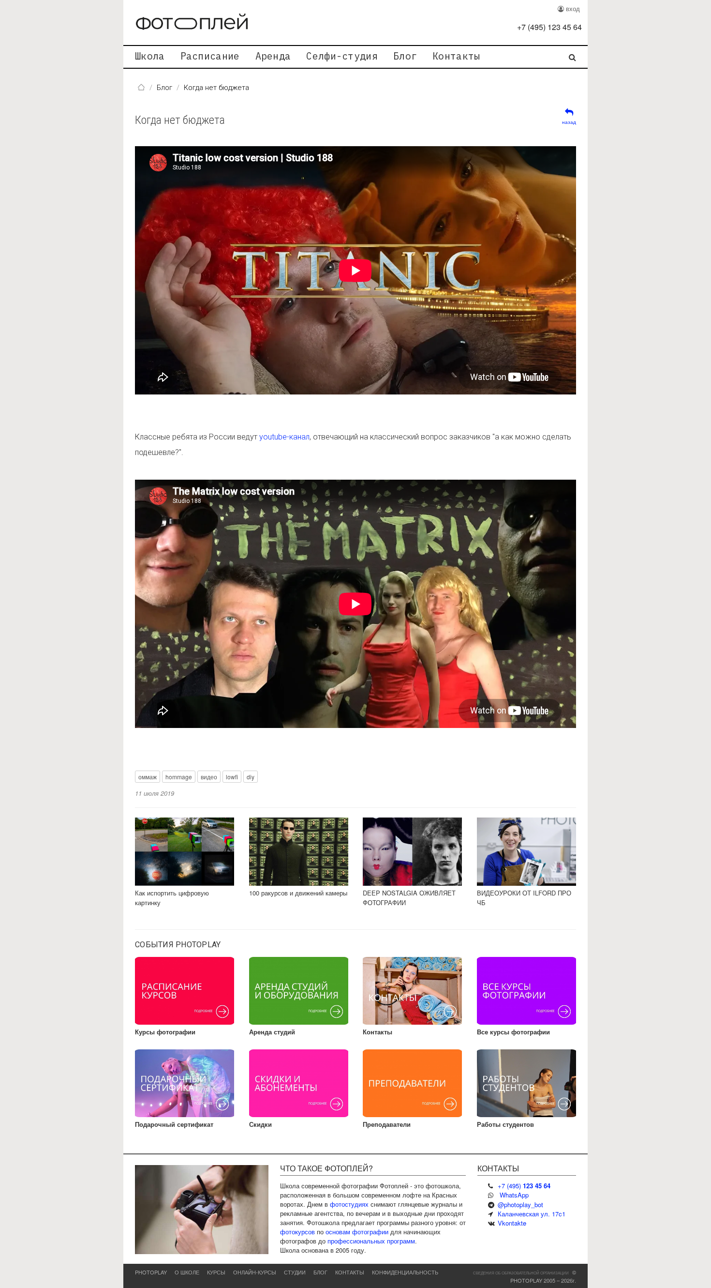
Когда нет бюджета (180, 120)
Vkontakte (512, 1222)
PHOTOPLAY (151, 1272)
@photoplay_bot (520, 1204)
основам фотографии (357, 1231)
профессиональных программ (371, 1240)
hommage (178, 777)
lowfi (232, 777)
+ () (549, 26)
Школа (150, 55)
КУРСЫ (216, 1272)
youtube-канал (284, 436)
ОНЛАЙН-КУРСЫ (254, 1272)
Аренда (273, 55)
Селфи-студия (342, 55)
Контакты (456, 55)
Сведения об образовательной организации (521, 1272)
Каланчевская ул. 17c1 (531, 1213)
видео (209, 777)
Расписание (210, 55)
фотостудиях (349, 1204)
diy (250, 777)
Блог (405, 55)
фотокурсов (297, 1231)
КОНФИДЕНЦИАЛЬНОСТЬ (405, 1272)
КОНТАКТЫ (349, 1272)
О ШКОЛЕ (187, 1272)
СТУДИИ (295, 1272)
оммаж (147, 777)
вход (572, 8)
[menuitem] (150, 57)
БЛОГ (320, 1272)
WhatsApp (514, 1194)
